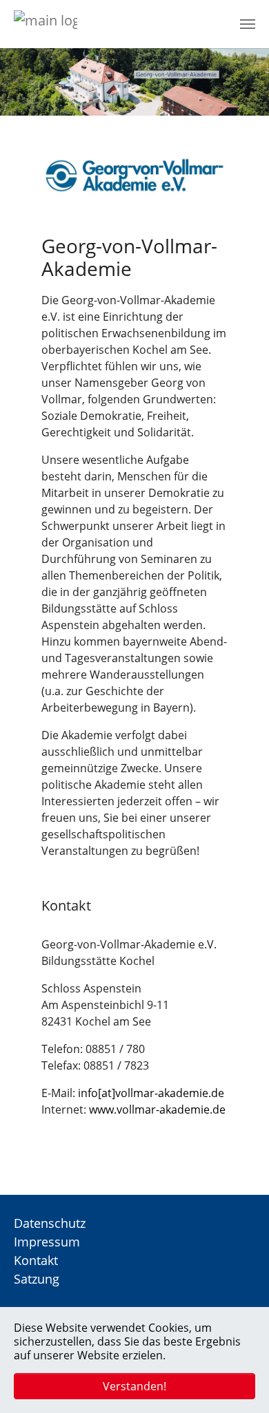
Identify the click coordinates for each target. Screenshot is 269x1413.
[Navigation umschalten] (247, 24)
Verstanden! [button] (134, 1386)
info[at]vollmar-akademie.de (151, 1093)
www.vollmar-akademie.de (157, 1109)
